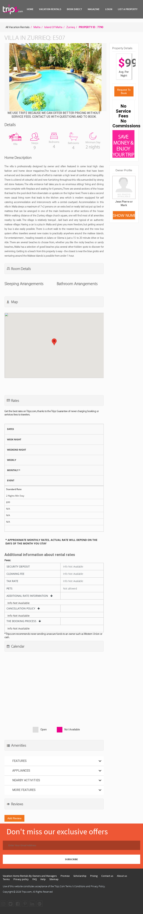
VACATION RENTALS (50, 9)
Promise (65, 876)
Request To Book (124, 91)
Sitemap (53, 879)
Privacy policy (21, 879)
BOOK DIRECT (74, 9)
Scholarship (79, 876)
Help (43, 879)
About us (122, 876)
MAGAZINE (94, 9)
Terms (6, 879)
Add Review (14, 818)
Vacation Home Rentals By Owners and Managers (30, 876)
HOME (30, 9)
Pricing (94, 876)
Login (108, 9)
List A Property (127, 9)
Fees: (7, 560)
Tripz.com (27, 891)
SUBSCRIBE (71, 859)
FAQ (34, 879)
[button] (55, 78)
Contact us (107, 876)
